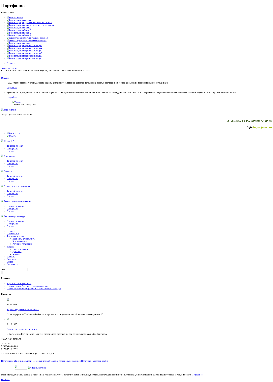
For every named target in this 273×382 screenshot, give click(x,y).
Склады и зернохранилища (17, 186)
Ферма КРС (9, 141)
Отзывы (5, 78)
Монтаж (16, 254)
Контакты (11, 259)
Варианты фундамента (24, 239)
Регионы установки (22, 244)
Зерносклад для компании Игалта (23, 309)
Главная (11, 63)
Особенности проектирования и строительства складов (34, 288)
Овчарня (8, 171)
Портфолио (12, 148)
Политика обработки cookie (94, 361)
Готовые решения (15, 206)
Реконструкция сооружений (17, 201)
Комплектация (20, 241)
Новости (11, 256)
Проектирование (21, 249)
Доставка (17, 251)
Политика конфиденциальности (16, 361)
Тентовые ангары (15, 236)
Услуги (10, 246)
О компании (13, 233)
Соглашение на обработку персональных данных (57, 361)
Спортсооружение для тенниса (22, 329)
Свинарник (9, 156)
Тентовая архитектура (14, 216)
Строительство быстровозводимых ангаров (28, 286)
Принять (5, 379)
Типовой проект (15, 146)
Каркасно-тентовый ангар (19, 283)
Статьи (10, 151)
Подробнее (197, 374)
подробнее (12, 87)
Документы (12, 264)
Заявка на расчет (9, 68)
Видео (10, 262)
